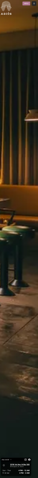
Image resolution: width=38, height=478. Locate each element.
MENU (26, 3)
